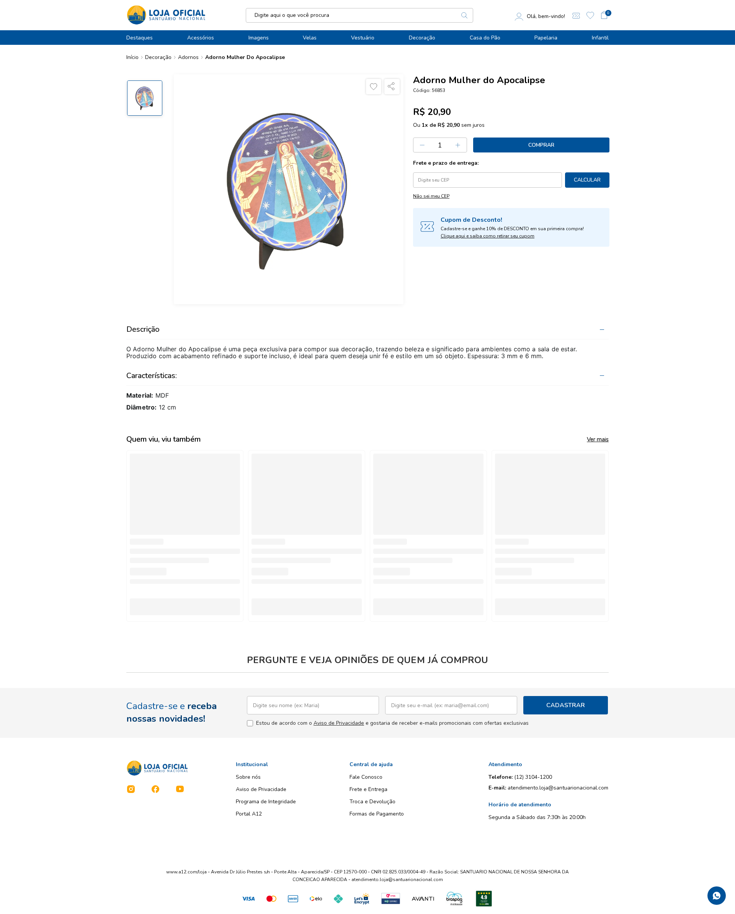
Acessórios (200, 37)
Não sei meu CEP (431, 196)
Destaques (139, 37)
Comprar (541, 145)
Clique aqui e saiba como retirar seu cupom (487, 236)
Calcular (587, 179)
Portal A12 (249, 813)
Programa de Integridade (266, 801)
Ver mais (598, 439)
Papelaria (545, 37)
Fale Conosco (366, 777)
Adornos (188, 57)
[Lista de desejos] (590, 15)
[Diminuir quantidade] (422, 145)
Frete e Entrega (368, 789)
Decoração (422, 37)
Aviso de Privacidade (339, 723)
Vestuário (362, 37)
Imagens (258, 37)
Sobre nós (248, 777)
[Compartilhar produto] (392, 86)
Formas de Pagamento (377, 813)
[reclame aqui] (484, 898)
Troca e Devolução (372, 801)
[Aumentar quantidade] (458, 145)
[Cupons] (576, 15)
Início (132, 57)
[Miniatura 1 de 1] (144, 98)
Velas (310, 37)
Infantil (600, 37)
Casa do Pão (485, 37)
